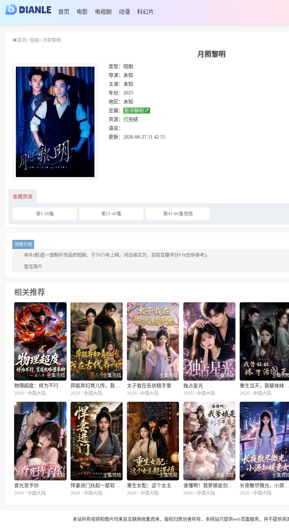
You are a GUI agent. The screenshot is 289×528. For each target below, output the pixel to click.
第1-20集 (45, 213)
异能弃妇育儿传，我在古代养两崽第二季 (96, 385)
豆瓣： (116, 110)
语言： (116, 128)
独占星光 (193, 385)
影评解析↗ (136, 110)
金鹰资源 (22, 196)
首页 (21, 40)
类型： (116, 66)
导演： (116, 75)
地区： (116, 101)
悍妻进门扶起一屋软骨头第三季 (96, 485)
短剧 (34, 40)
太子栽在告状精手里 (149, 385)
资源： (116, 119)
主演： (116, 84)
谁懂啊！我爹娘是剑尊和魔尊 (209, 485)
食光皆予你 (26, 485)
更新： (116, 137)
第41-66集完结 (178, 213)
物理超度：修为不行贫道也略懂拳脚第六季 (40, 385)
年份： (116, 93)
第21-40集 (111, 213)
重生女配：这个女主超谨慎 (153, 485)
